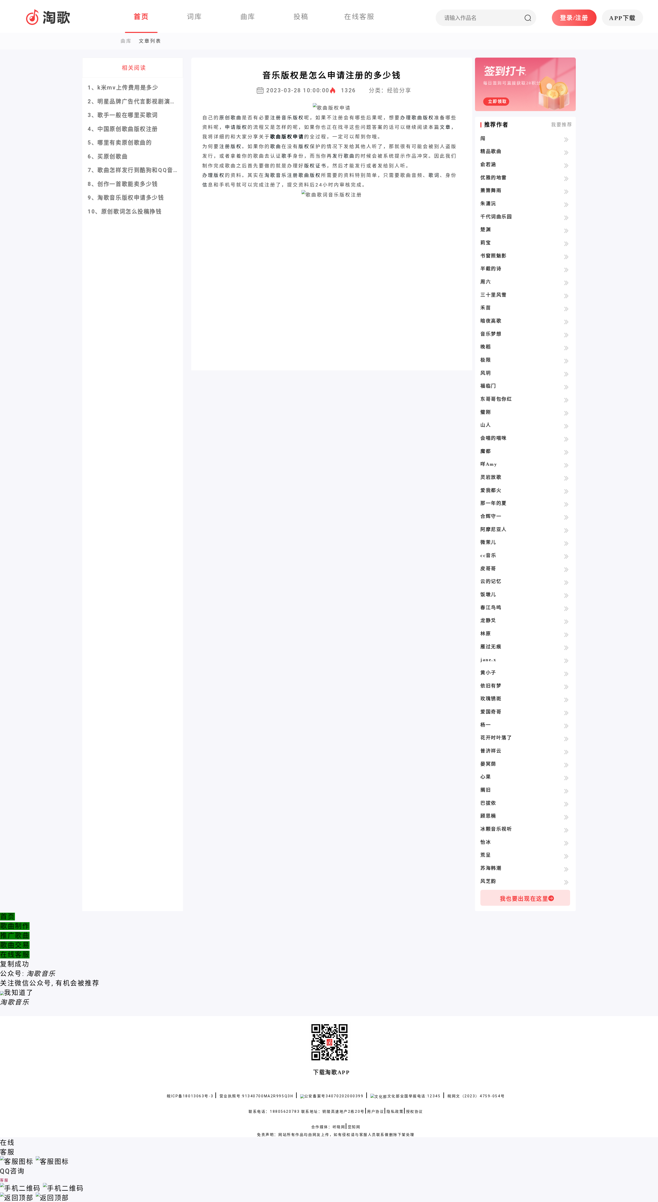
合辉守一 (490, 516)
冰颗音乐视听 (496, 829)
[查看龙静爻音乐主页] (566, 621)
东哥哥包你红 (496, 399)
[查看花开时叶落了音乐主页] (566, 738)
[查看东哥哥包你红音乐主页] (566, 399)
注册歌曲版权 (304, 175)
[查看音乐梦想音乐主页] (566, 334)
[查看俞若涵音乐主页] (566, 165)
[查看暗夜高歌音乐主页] (566, 321)
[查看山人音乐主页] (566, 425)
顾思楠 (488, 816)
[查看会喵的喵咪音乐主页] (566, 439)
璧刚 (485, 412)
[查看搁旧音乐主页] (566, 790)
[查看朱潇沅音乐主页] (566, 204)
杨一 (485, 725)
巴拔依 (488, 803)
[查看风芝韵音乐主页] (566, 882)
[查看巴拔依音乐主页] (566, 804)
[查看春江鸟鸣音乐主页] (566, 608)
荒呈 (485, 855)
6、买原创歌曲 (108, 156)
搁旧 (485, 790)
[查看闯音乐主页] (566, 139)
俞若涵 (488, 164)
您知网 (354, 1127)
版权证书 (315, 165)
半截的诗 (490, 268)
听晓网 (339, 1127)
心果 (485, 776)
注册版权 (230, 146)
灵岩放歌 (490, 477)
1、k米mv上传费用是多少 (123, 87)
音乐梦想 (490, 334)
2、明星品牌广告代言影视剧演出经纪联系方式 (150, 101)
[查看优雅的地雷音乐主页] (566, 178)
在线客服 (15, 954)
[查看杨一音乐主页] (566, 725)
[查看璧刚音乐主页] (566, 413)
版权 (304, 146)
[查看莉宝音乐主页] (566, 243)
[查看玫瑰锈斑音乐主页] (566, 699)
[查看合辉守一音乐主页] (566, 517)
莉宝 (485, 242)
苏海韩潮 (490, 868)
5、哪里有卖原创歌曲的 (120, 142)
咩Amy (488, 464)
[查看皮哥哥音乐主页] (566, 569)
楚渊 (485, 229)
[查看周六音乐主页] (566, 282)
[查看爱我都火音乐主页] (566, 491)
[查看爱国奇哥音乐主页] (566, 712)
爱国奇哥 (490, 711)
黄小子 (488, 672)
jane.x (488, 659)
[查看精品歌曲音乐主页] (566, 152)
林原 (485, 633)
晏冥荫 (488, 764)
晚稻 (485, 346)
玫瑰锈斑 (490, 698)
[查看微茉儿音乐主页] (566, 543)
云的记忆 (490, 581)
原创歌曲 (230, 117)
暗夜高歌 (490, 321)
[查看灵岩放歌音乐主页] (566, 478)
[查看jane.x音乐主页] (566, 660)
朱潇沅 (488, 203)
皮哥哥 (488, 568)
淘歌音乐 (275, 175)
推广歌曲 (15, 935)
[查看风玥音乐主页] (566, 374)
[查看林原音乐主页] (566, 634)
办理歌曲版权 (417, 117)
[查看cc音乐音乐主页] (566, 556)
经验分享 (399, 90)
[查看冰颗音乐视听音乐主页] (566, 829)
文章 (445, 127)
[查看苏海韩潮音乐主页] (566, 869)
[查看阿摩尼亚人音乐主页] (566, 530)
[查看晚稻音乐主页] (566, 347)
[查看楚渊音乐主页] (566, 230)
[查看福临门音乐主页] (566, 386)
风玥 (485, 373)
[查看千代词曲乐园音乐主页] (566, 217)
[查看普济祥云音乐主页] (566, 751)
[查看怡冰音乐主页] (566, 843)
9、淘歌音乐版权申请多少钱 (126, 197)
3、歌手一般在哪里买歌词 (123, 115)
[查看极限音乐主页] (566, 360)
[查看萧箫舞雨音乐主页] (566, 191)
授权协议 (414, 1111)
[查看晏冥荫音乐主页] (566, 764)
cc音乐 (488, 555)
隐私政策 (395, 1111)
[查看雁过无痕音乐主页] (566, 647)
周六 (485, 281)
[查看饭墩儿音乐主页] (566, 595)
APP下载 (622, 18)
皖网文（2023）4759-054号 (476, 1096)
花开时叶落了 (496, 737)
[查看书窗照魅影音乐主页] (566, 256)
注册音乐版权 (287, 117)
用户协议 (375, 1111)
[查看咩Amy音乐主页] (566, 465)
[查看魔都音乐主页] (566, 452)
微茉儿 (488, 542)
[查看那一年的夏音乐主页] (566, 504)
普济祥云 (490, 751)
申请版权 (236, 127)
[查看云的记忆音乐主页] (566, 582)
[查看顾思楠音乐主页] (566, 816)
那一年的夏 (493, 503)
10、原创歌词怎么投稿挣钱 (125, 211)
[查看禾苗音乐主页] (566, 308)
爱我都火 (490, 490)
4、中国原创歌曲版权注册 (123, 129)
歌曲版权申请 (287, 136)
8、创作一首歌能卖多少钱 (123, 184)
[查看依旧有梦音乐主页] (566, 686)
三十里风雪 (493, 295)
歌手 (287, 156)
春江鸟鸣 (490, 607)
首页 (7, 916)
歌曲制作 (15, 926)
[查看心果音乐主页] (566, 777)
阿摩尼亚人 (493, 529)
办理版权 (213, 175)
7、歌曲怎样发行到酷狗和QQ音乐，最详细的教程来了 (161, 170)
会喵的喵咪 (493, 438)
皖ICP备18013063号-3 (191, 1096)
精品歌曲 (490, 151)
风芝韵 (488, 881)
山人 (485, 425)
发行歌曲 (343, 156)
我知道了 (18, 993)
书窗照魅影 (493, 255)
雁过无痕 (490, 646)
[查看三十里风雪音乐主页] (566, 295)
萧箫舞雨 (490, 190)
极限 (485, 360)
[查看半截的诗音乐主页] (566, 269)
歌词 (434, 175)
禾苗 (485, 307)
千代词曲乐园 (496, 216)
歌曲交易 (15, 945)
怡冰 (485, 842)
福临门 (488, 386)
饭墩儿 (488, 594)
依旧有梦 (490, 685)
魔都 (485, 451)
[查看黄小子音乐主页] (566, 673)
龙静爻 (488, 620)
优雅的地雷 (493, 177)
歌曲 (275, 146)
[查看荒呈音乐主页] (566, 855)
